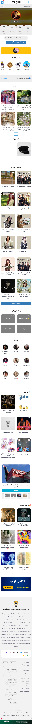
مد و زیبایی (10, 679)
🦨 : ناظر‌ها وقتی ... (24, 251)
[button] (2, 2)
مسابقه (27, 676)
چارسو (27, 668)
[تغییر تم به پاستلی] (10, 652)
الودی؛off (26, 352)
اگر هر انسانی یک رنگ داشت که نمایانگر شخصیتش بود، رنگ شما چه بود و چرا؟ (8, 108)
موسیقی (7, 686)
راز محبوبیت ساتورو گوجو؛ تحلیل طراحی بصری (24, 525)
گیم (10, 702)
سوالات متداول (25, 686)
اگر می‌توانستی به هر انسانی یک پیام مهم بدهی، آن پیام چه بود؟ (24, 107)
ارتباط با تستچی (25, 689)
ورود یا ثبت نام (27, 6)
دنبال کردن (17, 43)
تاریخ (8, 669)
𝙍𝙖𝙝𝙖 (16, 352)
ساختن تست (26, 673)
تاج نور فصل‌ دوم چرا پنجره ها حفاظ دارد (8, 525)
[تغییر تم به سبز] (26, 655)
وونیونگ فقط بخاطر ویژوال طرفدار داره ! (8, 274)
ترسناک (14, 702)
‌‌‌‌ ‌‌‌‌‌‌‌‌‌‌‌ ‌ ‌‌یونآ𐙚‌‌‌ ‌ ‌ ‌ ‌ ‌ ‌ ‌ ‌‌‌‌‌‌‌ (8, 208)
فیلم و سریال (9, 689)
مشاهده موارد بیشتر (16, 303)
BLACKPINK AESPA (5, 353)
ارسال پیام (23, 43)
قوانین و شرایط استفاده (25, 682)
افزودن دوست (10, 43)
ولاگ (5, 699)
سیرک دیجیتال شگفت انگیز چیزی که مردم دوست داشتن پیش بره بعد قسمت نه (8, 456)
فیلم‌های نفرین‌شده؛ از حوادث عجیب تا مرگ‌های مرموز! (8, 296)
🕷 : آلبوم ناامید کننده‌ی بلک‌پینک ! (24, 274)
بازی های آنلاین (25, 678)
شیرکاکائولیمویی (27, 365)
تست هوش (14, 666)
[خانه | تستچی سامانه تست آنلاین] (16, 1)
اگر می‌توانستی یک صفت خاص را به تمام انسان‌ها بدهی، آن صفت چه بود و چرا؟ (8, 130)
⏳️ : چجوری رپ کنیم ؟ (8, 251)
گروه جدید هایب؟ (24, 454)
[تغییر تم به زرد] (23, 655)
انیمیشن (14, 692)
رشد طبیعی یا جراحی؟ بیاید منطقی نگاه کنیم (24, 295)
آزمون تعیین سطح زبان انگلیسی (8, 230)
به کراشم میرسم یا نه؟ (24, 432)
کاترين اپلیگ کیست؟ (8, 432)
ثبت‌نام (16, 490)
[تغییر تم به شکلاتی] (13, 652)
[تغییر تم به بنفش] (6, 652)
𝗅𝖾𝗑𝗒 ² (16, 365)
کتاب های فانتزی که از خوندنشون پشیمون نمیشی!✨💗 (8, 547)
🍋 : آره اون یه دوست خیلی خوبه (24, 568)
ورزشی (15, 679)
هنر (6, 682)
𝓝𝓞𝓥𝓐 (5, 379)
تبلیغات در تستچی (24, 691)
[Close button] (31, 719)
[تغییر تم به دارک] (17, 652)
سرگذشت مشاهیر (12, 682)
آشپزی (9, 699)
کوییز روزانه (26, 670)
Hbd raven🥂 (5, 365)
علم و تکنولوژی (13, 669)
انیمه (10, 692)
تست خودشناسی (13, 663)
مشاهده (5, 78)
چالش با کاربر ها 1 (24, 411)
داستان (5, 692)
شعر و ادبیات (13, 686)
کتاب (15, 689)
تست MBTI (5, 663)
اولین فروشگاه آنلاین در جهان (24, 230)
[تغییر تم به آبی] (20, 652)
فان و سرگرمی (7, 672)
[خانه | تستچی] (16, 604)
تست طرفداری (7, 676)
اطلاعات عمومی (6, 666)
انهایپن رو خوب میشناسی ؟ (24, 186)
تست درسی (14, 676)
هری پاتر (6, 695)
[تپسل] (4, 466)
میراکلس (14, 699)
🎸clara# (16, 379)
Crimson (26, 379)
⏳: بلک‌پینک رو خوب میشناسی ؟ (24, 209)
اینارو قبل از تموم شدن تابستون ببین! (8, 411)
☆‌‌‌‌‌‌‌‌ (24, 158)
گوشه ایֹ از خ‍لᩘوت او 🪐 (8, 186)
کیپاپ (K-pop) (13, 695)
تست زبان (14, 672)
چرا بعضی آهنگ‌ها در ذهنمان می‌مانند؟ (24, 546)
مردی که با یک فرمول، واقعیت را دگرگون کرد (8, 568)
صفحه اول (26, 662)
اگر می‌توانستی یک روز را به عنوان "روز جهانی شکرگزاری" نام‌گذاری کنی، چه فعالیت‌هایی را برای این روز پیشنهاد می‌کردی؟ (24, 131)
